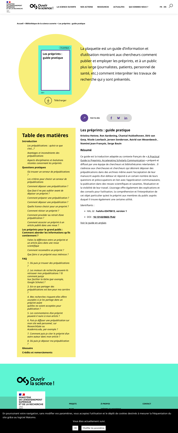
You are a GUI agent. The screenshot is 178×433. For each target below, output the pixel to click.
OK (75, 428)
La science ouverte (66, 7)
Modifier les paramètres (93, 428)
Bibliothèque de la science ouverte (40, 23)
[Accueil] (41, 6)
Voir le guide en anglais (93, 222)
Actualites (118, 7)
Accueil (20, 23)
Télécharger (60, 100)
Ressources (103, 7)
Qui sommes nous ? (138, 7)
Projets (73, 403)
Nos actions (86, 7)
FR (161, 7)
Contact (147, 403)
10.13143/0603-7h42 (104, 216)
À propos (105, 403)
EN (165, 7)
